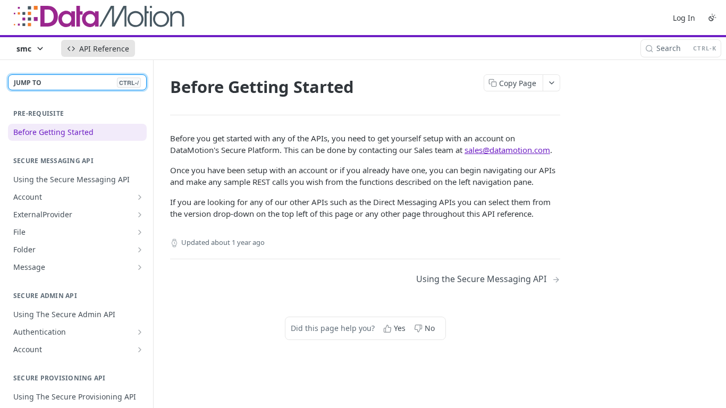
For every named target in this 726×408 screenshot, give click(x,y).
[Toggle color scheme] (712, 17)
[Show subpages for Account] (140, 197)
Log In (684, 18)
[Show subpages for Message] (140, 267)
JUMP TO (76, 82)
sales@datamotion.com (507, 149)
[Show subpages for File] (140, 232)
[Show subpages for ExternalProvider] (140, 214)
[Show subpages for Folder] (140, 249)
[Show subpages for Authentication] (140, 332)
